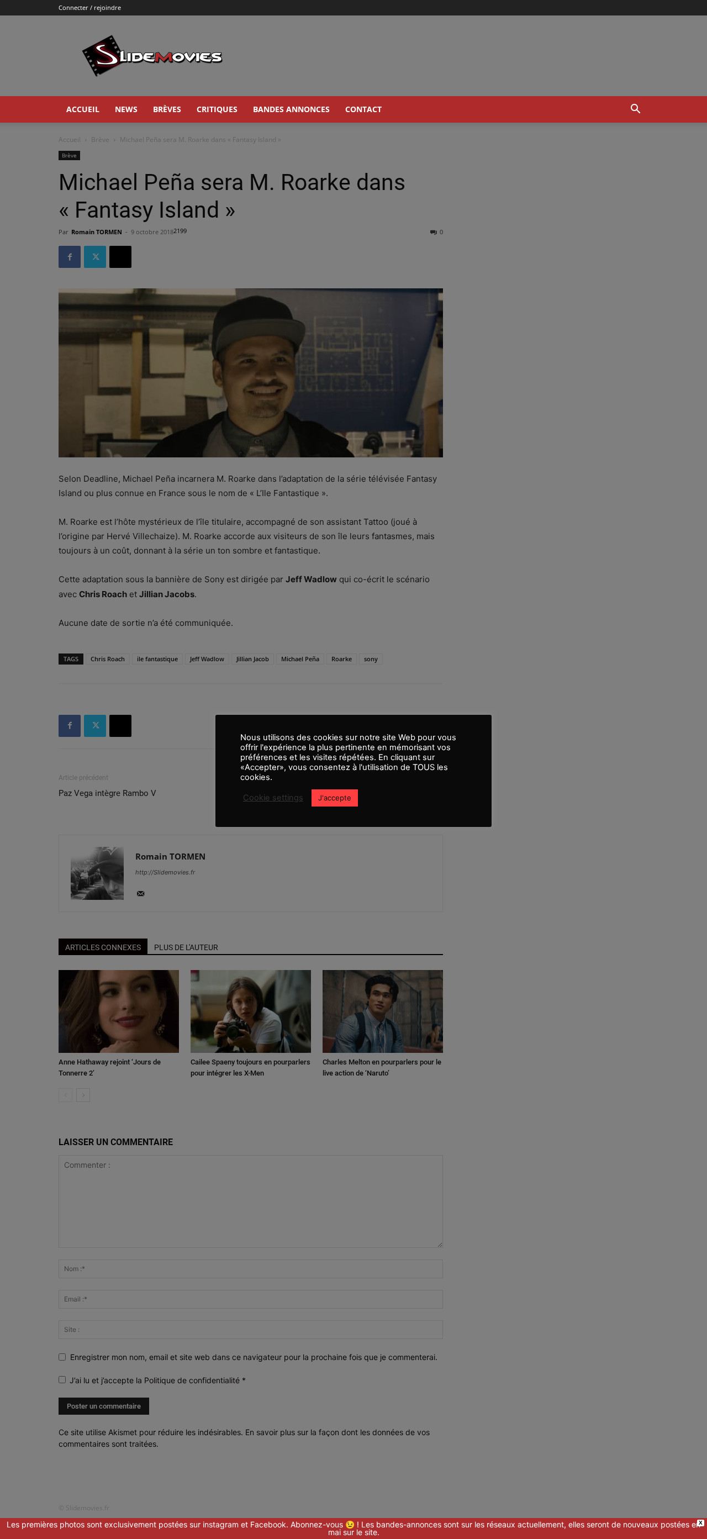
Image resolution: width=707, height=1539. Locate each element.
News (126, 109)
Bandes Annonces (291, 109)
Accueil (82, 109)
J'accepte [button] (334, 797)
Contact (363, 109)
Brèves (167, 109)
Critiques (217, 109)
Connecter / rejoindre (90, 7)
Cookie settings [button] (273, 798)
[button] (635, 110)
